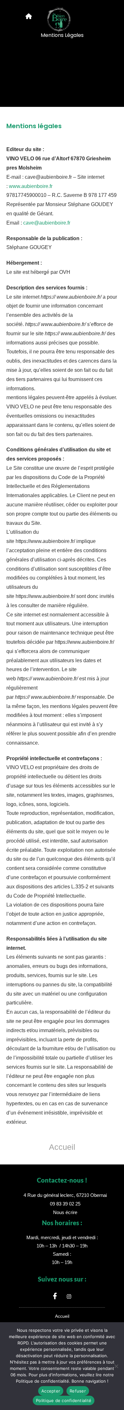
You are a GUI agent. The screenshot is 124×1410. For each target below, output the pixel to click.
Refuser (78, 1390)
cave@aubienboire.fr (46, 223)
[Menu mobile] (28, 16)
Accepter (50, 1390)
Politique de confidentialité (63, 1400)
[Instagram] (69, 1296)
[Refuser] (116, 1366)
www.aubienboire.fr (30, 186)
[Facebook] (55, 1296)
